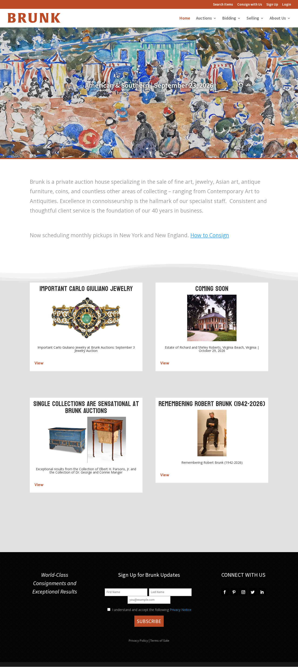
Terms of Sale (159, 640)
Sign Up (272, 5)
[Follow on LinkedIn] (262, 592)
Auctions (204, 19)
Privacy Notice (180, 609)
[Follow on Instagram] (243, 592)
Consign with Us (249, 5)
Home (184, 19)
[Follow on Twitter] (252, 592)
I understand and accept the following (140, 609)
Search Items (223, 5)
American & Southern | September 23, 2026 (149, 85)
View (39, 362)
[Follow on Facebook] (224, 592)
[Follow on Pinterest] (234, 592)
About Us (278, 19)
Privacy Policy (138, 640)
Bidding (229, 19)
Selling (253, 19)
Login (286, 5)
